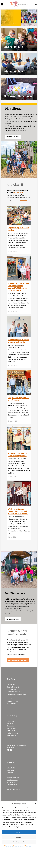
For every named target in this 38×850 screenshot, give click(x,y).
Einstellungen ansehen (19, 842)
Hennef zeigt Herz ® (13, 789)
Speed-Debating (12, 784)
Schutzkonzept (12, 728)
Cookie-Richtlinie (10, 846)
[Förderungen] (19, 89)
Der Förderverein (12, 733)
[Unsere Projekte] (19, 39)
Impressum (29, 846)
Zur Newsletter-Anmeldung (17, 660)
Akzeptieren (19, 832)
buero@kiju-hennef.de (18, 694)
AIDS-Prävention (12, 780)
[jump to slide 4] (19, 23)
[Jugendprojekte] (19, 64)
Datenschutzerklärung (20, 846)
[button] (35, 804)
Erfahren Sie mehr (12, 137)
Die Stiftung (10, 721)
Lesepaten (10, 773)
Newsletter (23, 200)
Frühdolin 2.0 (11, 768)
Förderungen (11, 731)
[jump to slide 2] (15, 23)
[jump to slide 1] (13, 23)
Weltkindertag (11, 782)
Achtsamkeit (11, 770)
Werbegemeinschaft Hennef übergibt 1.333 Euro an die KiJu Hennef (18, 511)
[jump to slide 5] (20, 23)
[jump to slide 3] (17, 23)
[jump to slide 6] (22, 23)
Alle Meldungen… (18, 193)
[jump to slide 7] (24, 23)
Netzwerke (10, 726)
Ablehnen (19, 837)
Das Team (10, 723)
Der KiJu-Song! (12, 735)
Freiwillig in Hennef (13, 777)
